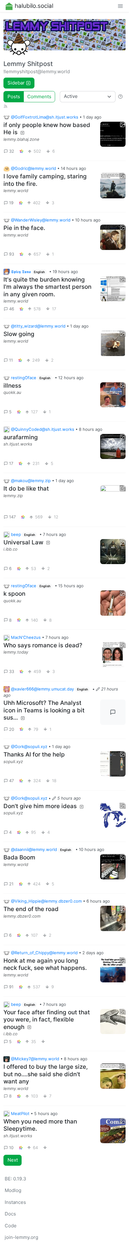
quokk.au (12, 392)
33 (11, 671)
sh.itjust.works (17, 443)
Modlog (13, 1190)
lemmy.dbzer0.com (21, 916)
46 (11, 308)
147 (12, 516)
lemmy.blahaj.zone (21, 139)
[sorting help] (120, 96)
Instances (15, 1202)
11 (11, 360)
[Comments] (113, 712)
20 (11, 729)
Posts (14, 96)
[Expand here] (113, 134)
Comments (39, 96)
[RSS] (5, 106)
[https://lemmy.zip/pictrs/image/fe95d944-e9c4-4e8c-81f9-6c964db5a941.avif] (113, 498)
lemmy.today (15, 652)
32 (11, 151)
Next (13, 1160)
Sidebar (16, 83)
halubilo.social (34, 5)
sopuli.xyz (13, 761)
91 (11, 986)
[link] (21, 151)
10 (11, 1147)
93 (11, 254)
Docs (10, 1214)
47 (11, 780)
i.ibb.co (10, 549)
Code (11, 1226)
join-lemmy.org (21, 1237)
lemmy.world (15, 190)
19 (11, 202)
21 (11, 883)
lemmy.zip (13, 495)
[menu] (120, 6)
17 (11, 463)
